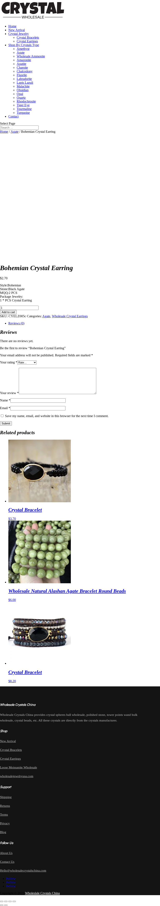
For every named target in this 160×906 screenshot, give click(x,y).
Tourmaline (24, 109)
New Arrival (16, 30)
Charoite (22, 67)
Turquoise (23, 112)
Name (5, 400)
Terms (4, 814)
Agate (21, 52)
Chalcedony (24, 71)
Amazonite (24, 60)
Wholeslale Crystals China (42, 893)
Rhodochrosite (26, 101)
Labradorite (24, 79)
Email (5, 408)
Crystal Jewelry (18, 33)
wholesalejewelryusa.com (16, 776)
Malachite (23, 86)
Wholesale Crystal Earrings (70, 316)
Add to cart (8, 312)
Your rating (8, 362)
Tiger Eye (23, 105)
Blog (3, 832)
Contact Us (7, 861)
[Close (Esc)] (14, 901)
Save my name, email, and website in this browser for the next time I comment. (57, 416)
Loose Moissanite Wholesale (18, 767)
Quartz (21, 97)
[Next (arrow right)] (6, 905)
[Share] (10, 901)
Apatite (21, 64)
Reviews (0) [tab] (16, 323)
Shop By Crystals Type (23, 45)
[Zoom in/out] (1, 901)
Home (12, 26)
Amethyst (23, 49)
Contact (13, 116)
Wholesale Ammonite (31, 56)
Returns (5, 805)
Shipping (6, 797)
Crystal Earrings (27, 41)
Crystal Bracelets (28, 37)
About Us (6, 853)
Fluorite (22, 75)
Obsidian (23, 90)
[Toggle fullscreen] (6, 901)
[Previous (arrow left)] (1, 905)
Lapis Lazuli (25, 82)
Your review (9, 393)
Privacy (5, 823)
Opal (20, 94)
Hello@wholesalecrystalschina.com (23, 870)
